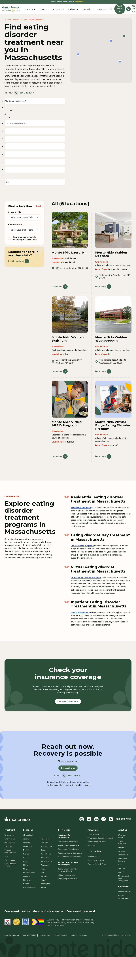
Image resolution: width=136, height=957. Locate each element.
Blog (120, 865)
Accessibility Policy (12, 935)
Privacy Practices (60, 935)
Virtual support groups (66, 875)
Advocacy (122, 851)
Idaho (25, 858)
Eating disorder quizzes (10, 865)
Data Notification (29, 935)
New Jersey (45, 839)
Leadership (122, 847)
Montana (26, 880)
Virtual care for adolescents (68, 845)
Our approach (10, 860)
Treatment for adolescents (68, 842)
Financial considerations (10, 851)
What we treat (10, 835)
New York (44, 843)
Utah (42, 873)
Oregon (43, 850)
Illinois (25, 861)
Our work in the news (122, 860)
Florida (26, 850)
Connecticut (27, 846)
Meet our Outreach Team (97, 864)
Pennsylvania (46, 854)
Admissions (9, 846)
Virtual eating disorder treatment (86, 577)
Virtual (43, 888)
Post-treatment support (96, 834)
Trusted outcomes (122, 842)
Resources (91, 845)
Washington (45, 884)
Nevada (26, 884)
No (9, 117)
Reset (38, 206)
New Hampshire (29, 888)
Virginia (44, 880)
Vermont (44, 876)
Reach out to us (119, 9)
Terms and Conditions (79, 935)
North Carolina (46, 846)
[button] (29, 8)
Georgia (26, 854)
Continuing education (96, 860)
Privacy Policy (44, 935)
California (27, 843)
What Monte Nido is (122, 836)
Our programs (10, 843)
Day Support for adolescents (68, 849)
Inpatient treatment (79, 612)
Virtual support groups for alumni (100, 838)
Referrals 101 (92, 856)
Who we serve (10, 839)
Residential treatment (81, 507)
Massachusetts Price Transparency (124, 878)
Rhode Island (45, 858)
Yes (10, 110)
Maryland (26, 869)
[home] (11, 9)
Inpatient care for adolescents (69, 857)
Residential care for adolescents (70, 853)
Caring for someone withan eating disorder (67, 870)
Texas (43, 869)
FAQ (6, 856)
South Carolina (46, 861)
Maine (25, 865)
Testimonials (123, 855)
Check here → (80, 2)
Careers (121, 872)
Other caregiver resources (67, 879)
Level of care (15, 225)
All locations (28, 835)
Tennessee (44, 865)
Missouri (26, 876)
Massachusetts (29, 873)
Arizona (26, 839)
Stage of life (15, 212)
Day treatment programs (82, 546)
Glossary (121, 868)
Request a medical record (97, 842)
